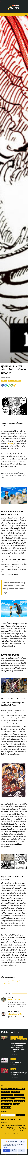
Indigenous (6, 1092)
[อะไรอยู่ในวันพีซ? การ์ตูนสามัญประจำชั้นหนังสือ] (4, 1070)
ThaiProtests (19, 1101)
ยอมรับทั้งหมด (6, 1150)
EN (21, 1141)
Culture (4, 380)
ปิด (21, 1150)
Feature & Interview (14, 380)
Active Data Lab (7, 1089)
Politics (13, 1039)
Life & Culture (7, 1095)
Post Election (7, 1098)
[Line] (8, 386)
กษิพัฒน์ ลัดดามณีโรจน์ (15, 1014)
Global (21, 1037)
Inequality (15, 1092)
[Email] (11, 386)
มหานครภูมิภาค (6, 1107)
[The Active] (13, 7)
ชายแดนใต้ (17, 1104)
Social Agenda (7, 1101)
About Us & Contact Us (11, 1119)
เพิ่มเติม (5, 1147)
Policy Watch (19, 1095)
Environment (19, 1089)
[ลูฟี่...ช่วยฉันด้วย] (4, 1060)
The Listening (6, 1104)
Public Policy (19, 1098)
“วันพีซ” (10, 444)
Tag (2, 1085)
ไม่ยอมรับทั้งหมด (13, 1150)
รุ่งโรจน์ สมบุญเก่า (14, 1000)
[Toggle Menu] (26, 15)
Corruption (14, 1037)
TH (23, 1141)
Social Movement (21, 1039)
